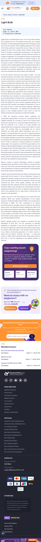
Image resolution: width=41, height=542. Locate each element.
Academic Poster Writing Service (14, 421)
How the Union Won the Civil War (12, 350)
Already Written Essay (10, 429)
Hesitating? (24, 308)
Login (27, 8)
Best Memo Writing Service (12, 432)
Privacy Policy (8, 526)
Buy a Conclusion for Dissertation (14, 449)
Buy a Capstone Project (11, 446)
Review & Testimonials (11, 412)
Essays (10, 14)
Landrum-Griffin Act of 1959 (11, 363)
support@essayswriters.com (14, 470)
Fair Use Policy (8, 529)
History (15, 14)
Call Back (7, 464)
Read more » (20, 4)
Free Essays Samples (10, 395)
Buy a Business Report (11, 443)
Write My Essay (11, 308)
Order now (35, 8)
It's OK (31, 3)
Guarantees (7, 406)
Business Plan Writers (10, 441)
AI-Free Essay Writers (10, 427)
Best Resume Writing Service (13, 435)
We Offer (6, 409)
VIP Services (8, 392)
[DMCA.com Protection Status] (12, 519)
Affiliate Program (9, 398)
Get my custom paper (20, 266)
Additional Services (10, 390)
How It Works (8, 401)
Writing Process (9, 404)
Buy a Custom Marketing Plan (13, 452)
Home (5, 14)
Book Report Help (9, 438)
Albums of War (6, 357)
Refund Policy (8, 532)
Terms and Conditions (10, 523)
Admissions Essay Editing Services (14, 424)
